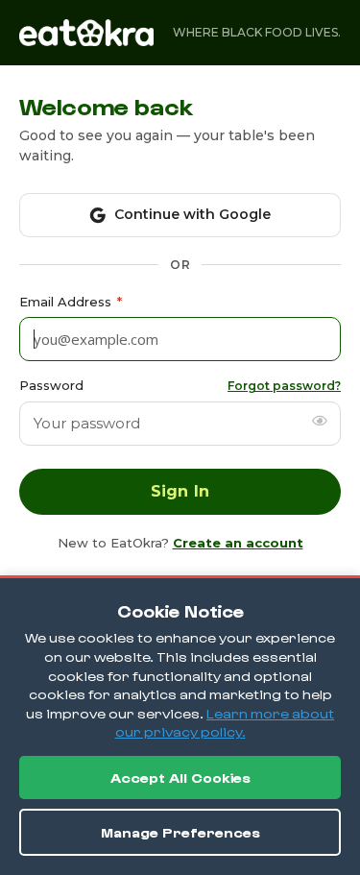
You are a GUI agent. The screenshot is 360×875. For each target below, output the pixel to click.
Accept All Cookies (180, 777)
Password (51, 385)
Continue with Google (192, 214)
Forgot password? (284, 385)
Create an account (238, 542)
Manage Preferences (180, 832)
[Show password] (319, 420)
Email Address (70, 301)
